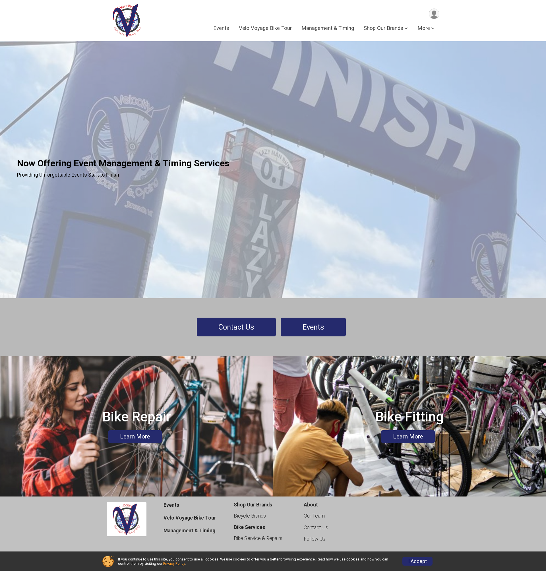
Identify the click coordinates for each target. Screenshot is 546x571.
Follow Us (314, 539)
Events (221, 28)
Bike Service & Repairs (258, 538)
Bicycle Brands (250, 516)
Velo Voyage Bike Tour (265, 28)
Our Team (314, 516)
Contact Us (236, 327)
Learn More (135, 436)
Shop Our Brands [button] (383, 28)
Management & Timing (327, 28)
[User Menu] (434, 14)
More (423, 28)
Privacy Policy (174, 563)
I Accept (417, 561)
